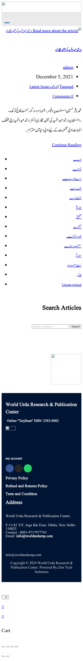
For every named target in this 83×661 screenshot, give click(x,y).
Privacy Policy (17, 478)
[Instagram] (19, 468)
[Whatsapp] (28, 468)
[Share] (7, 646)
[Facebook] (10, 468)
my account (14, 458)
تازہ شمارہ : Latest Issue (43, 87)
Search (76, 326)
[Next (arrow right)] (7, 656)
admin (68, 67)
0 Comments (63, 96)
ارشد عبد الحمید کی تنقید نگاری (68, 50)
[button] (21, 18)
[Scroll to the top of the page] (3, 587)
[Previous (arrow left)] (3, 656)
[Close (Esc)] (3, 646)
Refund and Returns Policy (27, 486)
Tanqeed (66, 87)
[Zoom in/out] (16, 646)
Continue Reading (65, 145)
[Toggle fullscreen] (12, 646)
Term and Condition (21, 494)
